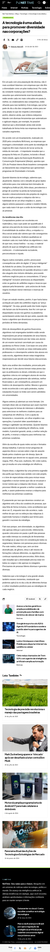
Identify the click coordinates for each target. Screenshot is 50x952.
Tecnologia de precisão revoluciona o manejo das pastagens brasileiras (25, 711)
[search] (39, 3)
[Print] (21, 40)
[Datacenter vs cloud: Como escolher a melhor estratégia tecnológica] (10, 913)
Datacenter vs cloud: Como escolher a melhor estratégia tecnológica (31, 911)
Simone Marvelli (17, 47)
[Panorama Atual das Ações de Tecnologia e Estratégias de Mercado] (25, 834)
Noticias (20, 665)
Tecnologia (8, 18)
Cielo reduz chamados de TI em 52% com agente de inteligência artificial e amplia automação (31, 658)
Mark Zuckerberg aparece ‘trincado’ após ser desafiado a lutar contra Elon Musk (25, 757)
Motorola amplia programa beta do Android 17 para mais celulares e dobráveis (23, 806)
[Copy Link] (17, 40)
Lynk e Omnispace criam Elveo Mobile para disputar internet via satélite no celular (32, 644)
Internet (20, 650)
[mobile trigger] (4, 2)
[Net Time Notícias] (25, 2)
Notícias (20, 618)
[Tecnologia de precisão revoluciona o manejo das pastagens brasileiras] (25, 692)
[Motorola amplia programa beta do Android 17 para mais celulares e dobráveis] (25, 786)
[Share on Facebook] (4, 40)
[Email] (13, 40)
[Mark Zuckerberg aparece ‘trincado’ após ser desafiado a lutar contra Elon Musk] (25, 737)
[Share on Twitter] (8, 40)
